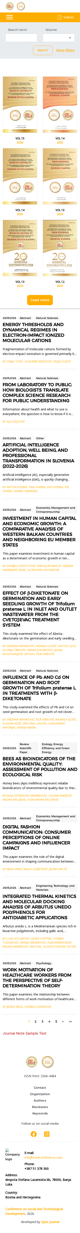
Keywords (40, 1113)
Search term (17, 30)
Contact (40, 1088)
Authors (40, 1100)
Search (43, 50)
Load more (40, 300)
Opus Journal (50, 1222)
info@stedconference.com (43, 1157)
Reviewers (40, 1107)
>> (70, 1021)
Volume (51, 30)
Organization (40, 1094)
